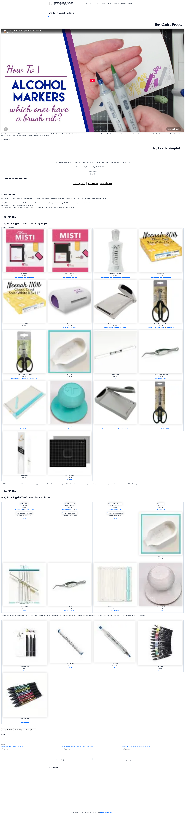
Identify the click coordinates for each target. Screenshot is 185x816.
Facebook (106, 183)
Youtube (93, 183)
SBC (71, 479)
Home (85, 3)
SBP (28, 277)
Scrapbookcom (19, 277)
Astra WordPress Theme (107, 812)
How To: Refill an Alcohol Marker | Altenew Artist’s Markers (136, 746)
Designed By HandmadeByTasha (123, 3)
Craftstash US (126, 277)
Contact (110, 3)
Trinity (32, 277)
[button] (135, 3)
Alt (25, 277)
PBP (25, 509)
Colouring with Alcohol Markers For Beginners (12, 746)
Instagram (79, 183)
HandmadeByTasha (63, 2)
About (91, 3)
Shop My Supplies (100, 3)
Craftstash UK (117, 277)
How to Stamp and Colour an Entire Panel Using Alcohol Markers (77, 746)
